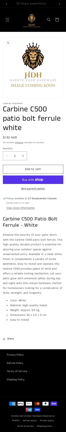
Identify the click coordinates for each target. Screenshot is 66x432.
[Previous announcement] (6, 3)
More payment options (33, 188)
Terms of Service (17, 371)
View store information (20, 208)
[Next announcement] (59, 3)
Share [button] (10, 339)
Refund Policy (15, 363)
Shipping (19, 142)
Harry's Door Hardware (30, 416)
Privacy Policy (15, 355)
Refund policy (30, 420)
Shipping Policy (16, 379)
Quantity (8, 148)
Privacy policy (47, 420)
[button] (7, 20)
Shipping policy (44, 426)
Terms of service (25, 426)
